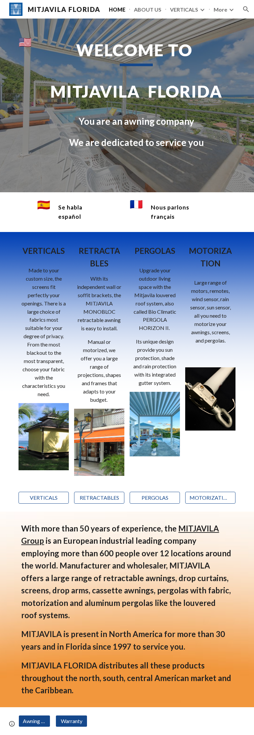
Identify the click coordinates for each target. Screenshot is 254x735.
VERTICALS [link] (184, 9)
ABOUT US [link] (147, 9)
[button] (246, 9)
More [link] (220, 9)
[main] (136, 105)
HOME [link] (117, 9)
